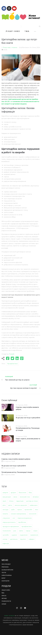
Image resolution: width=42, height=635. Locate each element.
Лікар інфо (7, 47)
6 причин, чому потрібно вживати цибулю (16, 459)
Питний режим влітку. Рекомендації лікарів (17, 472)
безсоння (22, 492)
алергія (5, 492)
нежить (5, 514)
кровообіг (28, 509)
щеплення (13, 539)
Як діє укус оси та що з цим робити (28, 417)
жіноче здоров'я (21, 505)
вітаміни (36, 497)
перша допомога (9, 522)
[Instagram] (9, 8)
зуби (13, 509)
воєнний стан (25, 497)
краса (19, 509)
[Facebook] (4, 8)
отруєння (6, 518)
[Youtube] (14, 8)
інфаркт (32, 539)
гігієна (11, 501)
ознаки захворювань (18, 514)
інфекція (6, 543)
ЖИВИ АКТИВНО (9, 615)
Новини (14, 47)
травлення (34, 535)
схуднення (23, 535)
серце (28, 531)
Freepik (11, 354)
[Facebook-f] (16, 608)
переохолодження (25, 518)
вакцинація (7, 497)
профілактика (12, 364)
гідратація (19, 501)
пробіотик (22, 522)
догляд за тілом (32, 501)
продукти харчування (11, 526)
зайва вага (33, 505)
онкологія (32, 514)
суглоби (6, 535)
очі (14, 518)
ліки (36, 509)
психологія (7, 531)
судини (14, 535)
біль (30, 492)
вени (15, 497)
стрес (35, 531)
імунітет (23, 539)
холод (5, 539)
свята (21, 531)
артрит (13, 492)
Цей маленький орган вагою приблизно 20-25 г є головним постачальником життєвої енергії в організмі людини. (21, 101)
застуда (5, 509)
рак (14, 531)
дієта (10, 505)
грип (4, 501)
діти (4, 505)
